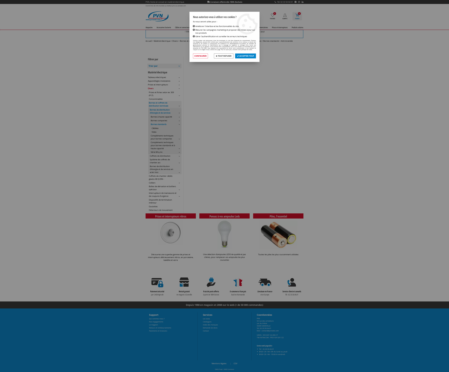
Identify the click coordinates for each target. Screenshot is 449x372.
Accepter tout (246, 56)
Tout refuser (224, 56)
